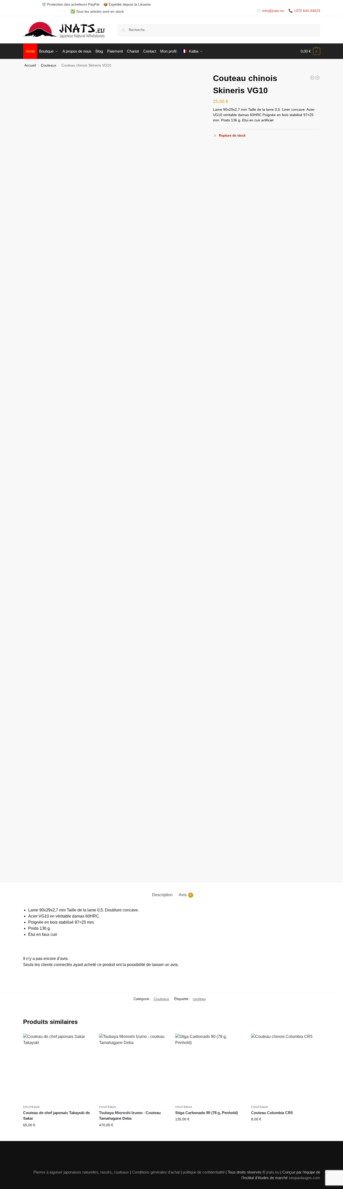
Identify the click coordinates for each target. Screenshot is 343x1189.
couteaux (121, 1172)
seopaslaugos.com (304, 1178)
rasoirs (106, 1172)
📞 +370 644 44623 (304, 11)
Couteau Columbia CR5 (272, 1113)
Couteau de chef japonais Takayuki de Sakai (56, 1116)
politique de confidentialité (204, 1172)
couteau (199, 999)
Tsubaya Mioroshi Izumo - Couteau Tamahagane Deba (130, 1116)
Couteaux (48, 65)
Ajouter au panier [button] (57, 1136)
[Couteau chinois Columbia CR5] (312, 77)
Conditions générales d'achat (156, 1172)
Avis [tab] (185, 895)
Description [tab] (162, 895)
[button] (310, 51)
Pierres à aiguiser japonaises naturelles (66, 1172)
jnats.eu (272, 1172)
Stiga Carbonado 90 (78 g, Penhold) (206, 1113)
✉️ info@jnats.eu (270, 11)
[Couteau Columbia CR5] (285, 1068)
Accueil (30, 65)
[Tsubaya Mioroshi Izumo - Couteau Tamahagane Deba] (133, 1068)
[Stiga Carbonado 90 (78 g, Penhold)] (209, 1068)
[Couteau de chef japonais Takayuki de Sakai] (57, 1068)
